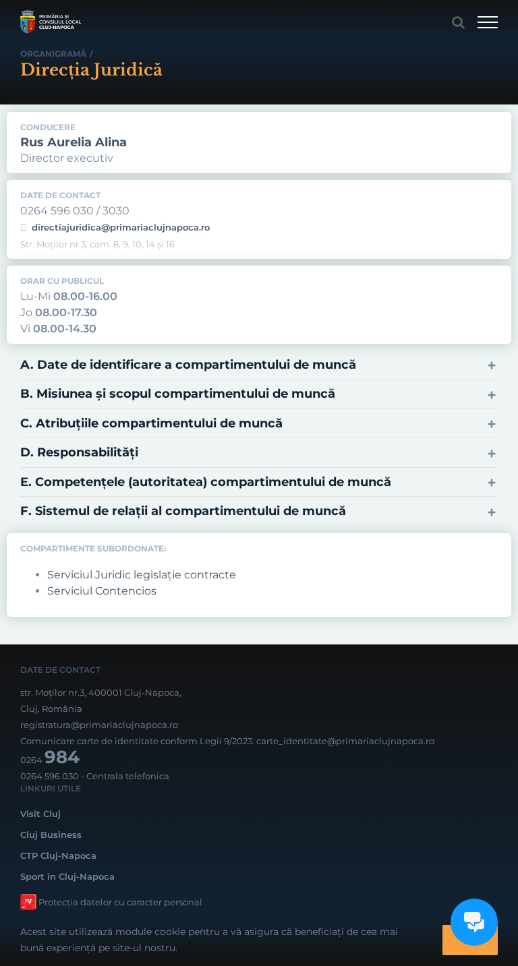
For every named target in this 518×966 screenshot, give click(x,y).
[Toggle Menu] (488, 22)
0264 (50, 759)
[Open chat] (474, 922)
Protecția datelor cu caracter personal (120, 902)
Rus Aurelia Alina (73, 142)
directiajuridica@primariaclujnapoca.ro (121, 227)
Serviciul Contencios (101, 590)
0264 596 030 (49, 776)
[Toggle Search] (458, 22)
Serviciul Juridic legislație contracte (141, 574)
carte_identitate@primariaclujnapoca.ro (345, 740)
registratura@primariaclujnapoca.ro (99, 724)
